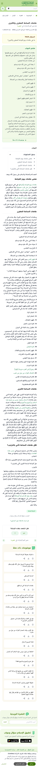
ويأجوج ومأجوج (26, 402)
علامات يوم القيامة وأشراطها (28, 184)
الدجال (25, 400)
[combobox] (23, 9)
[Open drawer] (2, 3)
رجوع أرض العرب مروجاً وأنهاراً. (24, 369)
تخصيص (3, 764)
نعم (24, 533)
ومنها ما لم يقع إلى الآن (20, 198)
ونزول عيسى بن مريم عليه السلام (21, 401)
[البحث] (3, 9)
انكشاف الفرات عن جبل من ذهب (24, 373)
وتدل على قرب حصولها (24, 187)
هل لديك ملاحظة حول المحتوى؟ (19, 521)
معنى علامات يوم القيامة (24, 158)
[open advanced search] (8, 8)
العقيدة (19, 26)
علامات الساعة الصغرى (24, 162)
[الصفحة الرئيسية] (36, 15)
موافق (31, 764)
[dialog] (19, 759)
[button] (33, 558)
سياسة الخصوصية (10, 750)
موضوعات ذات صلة (18, 140)
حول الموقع (31, 750)
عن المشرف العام (21, 750)
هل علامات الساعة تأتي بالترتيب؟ (21, 168)
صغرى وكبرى (24, 190)
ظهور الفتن (31, 259)
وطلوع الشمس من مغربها (23, 407)
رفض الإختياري (20, 764)
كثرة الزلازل (30, 346)
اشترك (5, 722)
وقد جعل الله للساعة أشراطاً (23, 496)
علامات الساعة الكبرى (25, 165)
